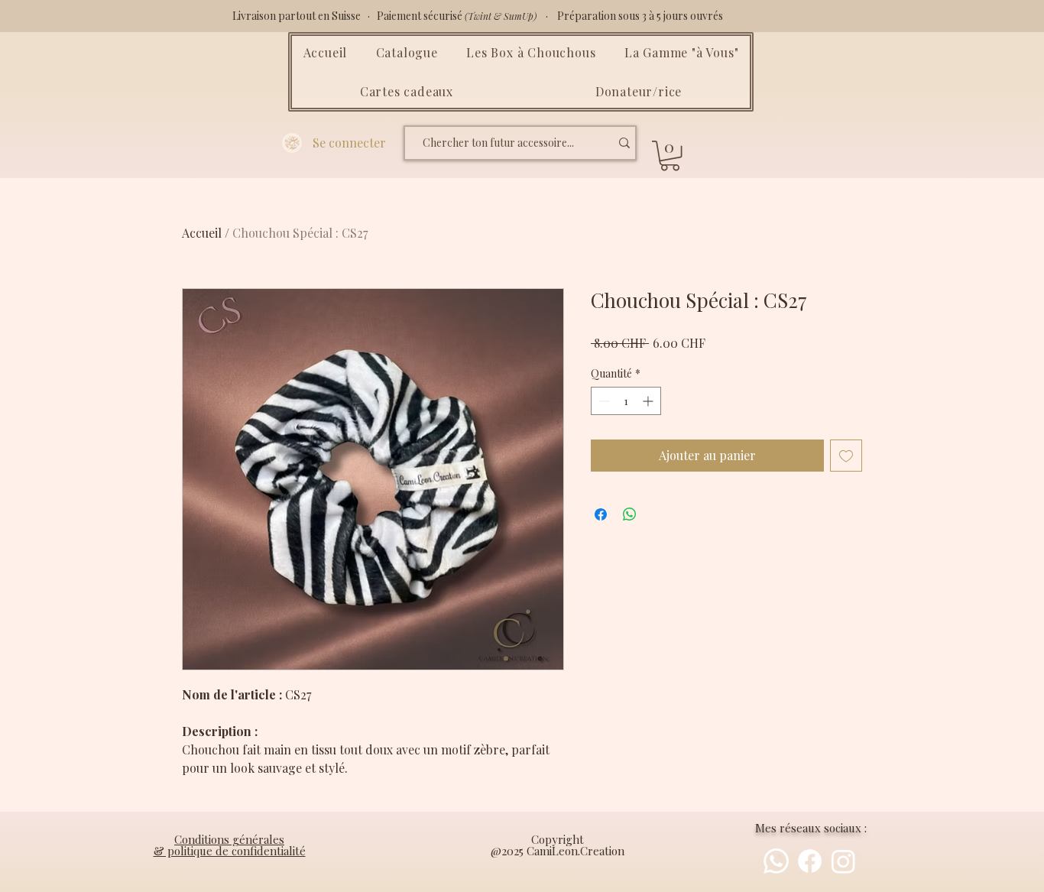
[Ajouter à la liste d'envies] (846, 456)
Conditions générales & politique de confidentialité (230, 845)
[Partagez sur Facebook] (601, 514)
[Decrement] (602, 401)
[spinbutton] (626, 401)
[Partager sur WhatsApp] (630, 514)
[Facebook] (809, 861)
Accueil (202, 233)
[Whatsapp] (776, 861)
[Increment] (649, 401)
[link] (670, 155)
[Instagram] (843, 861)
